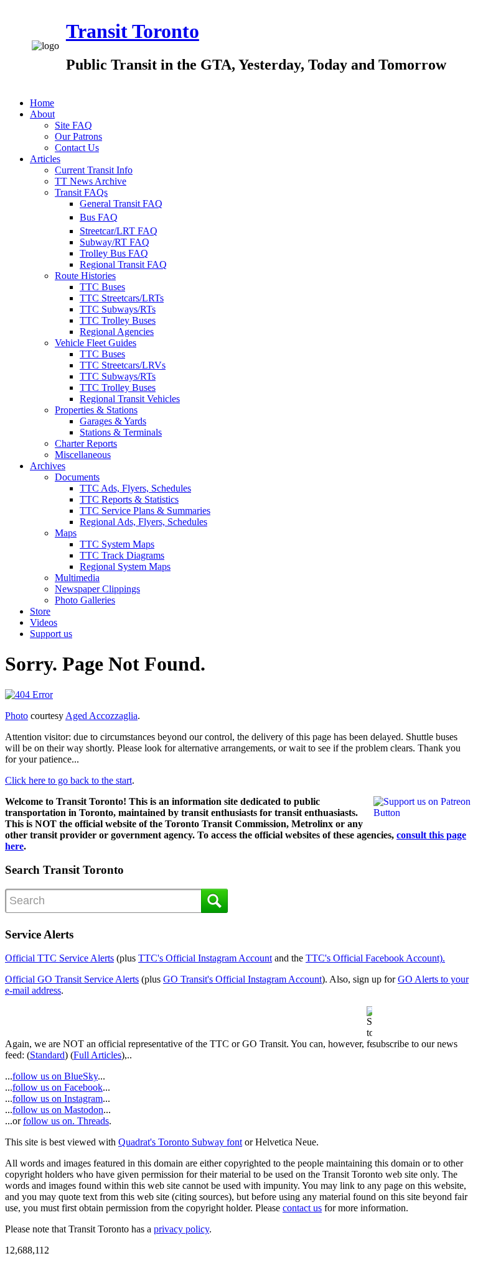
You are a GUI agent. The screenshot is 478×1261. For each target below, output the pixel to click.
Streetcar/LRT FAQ (118, 231)
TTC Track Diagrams (122, 555)
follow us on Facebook (57, 1087)
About (42, 114)
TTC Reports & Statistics (129, 499)
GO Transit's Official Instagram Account (242, 979)
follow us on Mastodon (57, 1109)
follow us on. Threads (66, 1121)
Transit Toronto (132, 31)
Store (40, 611)
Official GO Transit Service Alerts (72, 979)
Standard (47, 1055)
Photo (16, 715)
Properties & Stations (96, 410)
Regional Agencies (117, 331)
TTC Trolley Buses (118, 320)
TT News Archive (90, 181)
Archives (47, 466)
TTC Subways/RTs (118, 309)
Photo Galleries (85, 600)
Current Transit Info (94, 170)
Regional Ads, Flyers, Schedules (143, 521)
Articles (45, 159)
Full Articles (97, 1055)
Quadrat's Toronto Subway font (180, 1142)
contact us (302, 1208)
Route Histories (85, 275)
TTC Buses (102, 287)
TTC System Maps (117, 544)
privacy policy (181, 1229)
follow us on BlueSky (55, 1076)
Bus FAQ (99, 217)
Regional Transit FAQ (123, 264)
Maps (66, 533)
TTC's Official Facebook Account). (375, 958)
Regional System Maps (125, 566)
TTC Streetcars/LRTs (122, 298)
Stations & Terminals (121, 432)
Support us (51, 633)
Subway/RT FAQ (114, 242)
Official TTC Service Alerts (59, 958)
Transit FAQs (81, 192)
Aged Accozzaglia (101, 715)
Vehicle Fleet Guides (95, 342)
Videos (43, 622)
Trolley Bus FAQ (114, 253)
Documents (77, 477)
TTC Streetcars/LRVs (123, 365)
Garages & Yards (113, 421)
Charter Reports (86, 443)
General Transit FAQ (121, 203)
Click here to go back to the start (68, 780)
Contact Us (77, 147)
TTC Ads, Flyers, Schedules (135, 488)
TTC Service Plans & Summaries (145, 510)
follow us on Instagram (57, 1098)
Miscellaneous (83, 454)
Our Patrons (78, 136)
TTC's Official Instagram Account (205, 958)
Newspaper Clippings (97, 589)
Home (42, 103)
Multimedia (77, 577)
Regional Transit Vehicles (130, 398)
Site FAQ (73, 125)
